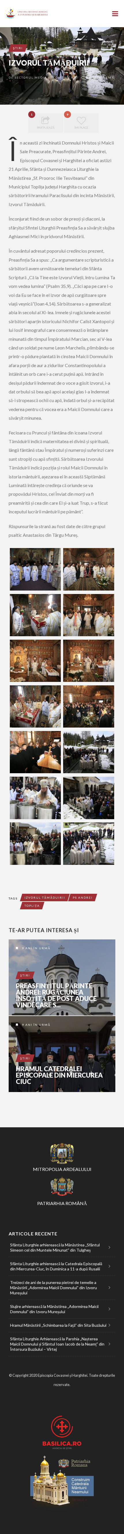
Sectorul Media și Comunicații (47, 77)
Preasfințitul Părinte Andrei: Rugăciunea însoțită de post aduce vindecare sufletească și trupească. (62, 977)
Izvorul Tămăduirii (45, 897)
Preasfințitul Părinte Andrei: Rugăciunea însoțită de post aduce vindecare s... (56, 995)
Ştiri (18, 48)
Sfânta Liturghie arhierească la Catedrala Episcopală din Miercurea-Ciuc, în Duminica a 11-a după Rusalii (56, 1266)
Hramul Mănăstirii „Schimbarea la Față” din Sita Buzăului (58, 1325)
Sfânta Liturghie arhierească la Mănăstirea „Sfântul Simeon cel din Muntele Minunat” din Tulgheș (55, 1247)
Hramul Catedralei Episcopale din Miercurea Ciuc (59, 1075)
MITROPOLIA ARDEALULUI (62, 1169)
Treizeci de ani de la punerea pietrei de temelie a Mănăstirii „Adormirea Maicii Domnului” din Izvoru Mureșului (53, 1287)
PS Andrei (83, 897)
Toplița (32, 905)
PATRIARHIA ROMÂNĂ (62, 1203)
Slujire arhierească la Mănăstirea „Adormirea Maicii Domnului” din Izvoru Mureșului (54, 1309)
